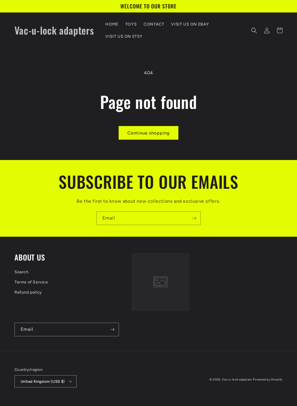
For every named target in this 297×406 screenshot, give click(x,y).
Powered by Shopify (267, 379)
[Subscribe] (194, 218)
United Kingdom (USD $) (43, 381)
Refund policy (28, 292)
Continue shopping (148, 133)
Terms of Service (31, 282)
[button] (254, 30)
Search (22, 272)
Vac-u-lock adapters (237, 379)
